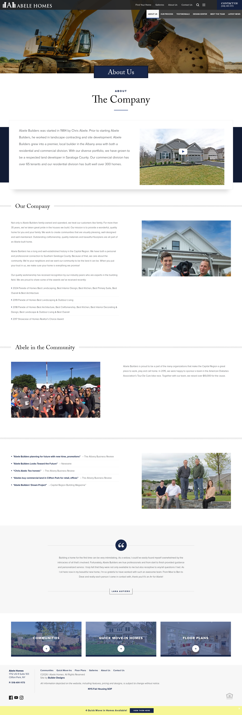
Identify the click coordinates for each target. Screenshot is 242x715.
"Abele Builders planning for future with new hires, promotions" (47, 456)
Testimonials (183, 14)
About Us (172, 4)
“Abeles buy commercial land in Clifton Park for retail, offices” (46, 477)
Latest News (234, 14)
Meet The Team (217, 14)
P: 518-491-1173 (17, 682)
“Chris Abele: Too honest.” (27, 470)
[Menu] (204, 5)
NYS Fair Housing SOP (100, 688)
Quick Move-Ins (64, 670)
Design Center (200, 14)
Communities (46, 670)
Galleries (159, 4)
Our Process (167, 14)
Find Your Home (143, 4)
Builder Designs (56, 677)
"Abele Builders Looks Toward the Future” (35, 463)
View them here (141, 711)
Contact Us (187, 4)
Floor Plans (80, 670)
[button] (197, 9)
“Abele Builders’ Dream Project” (30, 485)
